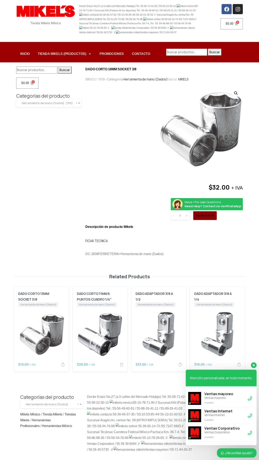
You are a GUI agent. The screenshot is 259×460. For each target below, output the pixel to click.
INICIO (25, 53)
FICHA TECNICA (96, 241)
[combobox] (48, 103)
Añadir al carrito (205, 215)
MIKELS (183, 79)
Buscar (214, 52)
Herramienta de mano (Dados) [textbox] (51, 404)
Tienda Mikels (52, 414)
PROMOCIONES (112, 53)
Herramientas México (57, 426)
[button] (236, 93)
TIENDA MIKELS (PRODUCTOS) (62, 53)
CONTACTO (141, 53)
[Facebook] (227, 9)
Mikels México (30, 414)
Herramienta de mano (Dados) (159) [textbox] (48, 103)
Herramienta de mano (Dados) (145, 79)
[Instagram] (238, 9)
